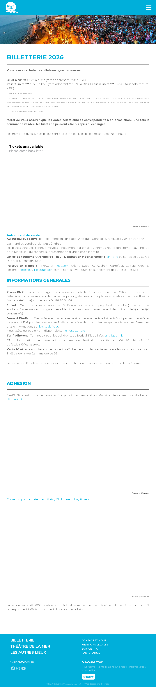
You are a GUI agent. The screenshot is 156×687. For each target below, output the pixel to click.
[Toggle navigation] (148, 7)
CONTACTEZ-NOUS (94, 640)
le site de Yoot (48, 326)
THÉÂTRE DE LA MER (30, 646)
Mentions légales (95, 644)
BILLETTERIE (22, 640)
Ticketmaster (43, 270)
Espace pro (90, 648)
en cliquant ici (114, 335)
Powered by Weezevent (140, 226)
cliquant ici (14, 399)
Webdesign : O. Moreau (97, 683)
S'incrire (88, 676)
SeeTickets (25, 270)
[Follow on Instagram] (18, 668)
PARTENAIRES (91, 652)
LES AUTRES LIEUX (28, 652)
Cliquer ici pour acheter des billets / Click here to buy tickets (48, 499)
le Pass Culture (74, 330)
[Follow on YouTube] (23, 668)
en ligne (112, 256)
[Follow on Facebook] (13, 668)
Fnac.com (62, 265)
